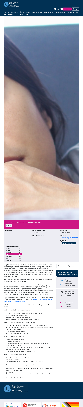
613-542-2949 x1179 (69, 243)
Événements (22, 13)
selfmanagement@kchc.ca (70, 238)
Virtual (9, 225)
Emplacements (60, 12)
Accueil (5, 13)
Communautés (48, 12)
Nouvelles (28, 13)
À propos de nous (72, 12)
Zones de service (37, 12)
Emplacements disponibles (66, 266)
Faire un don (67, 9)
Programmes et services (13, 13)
